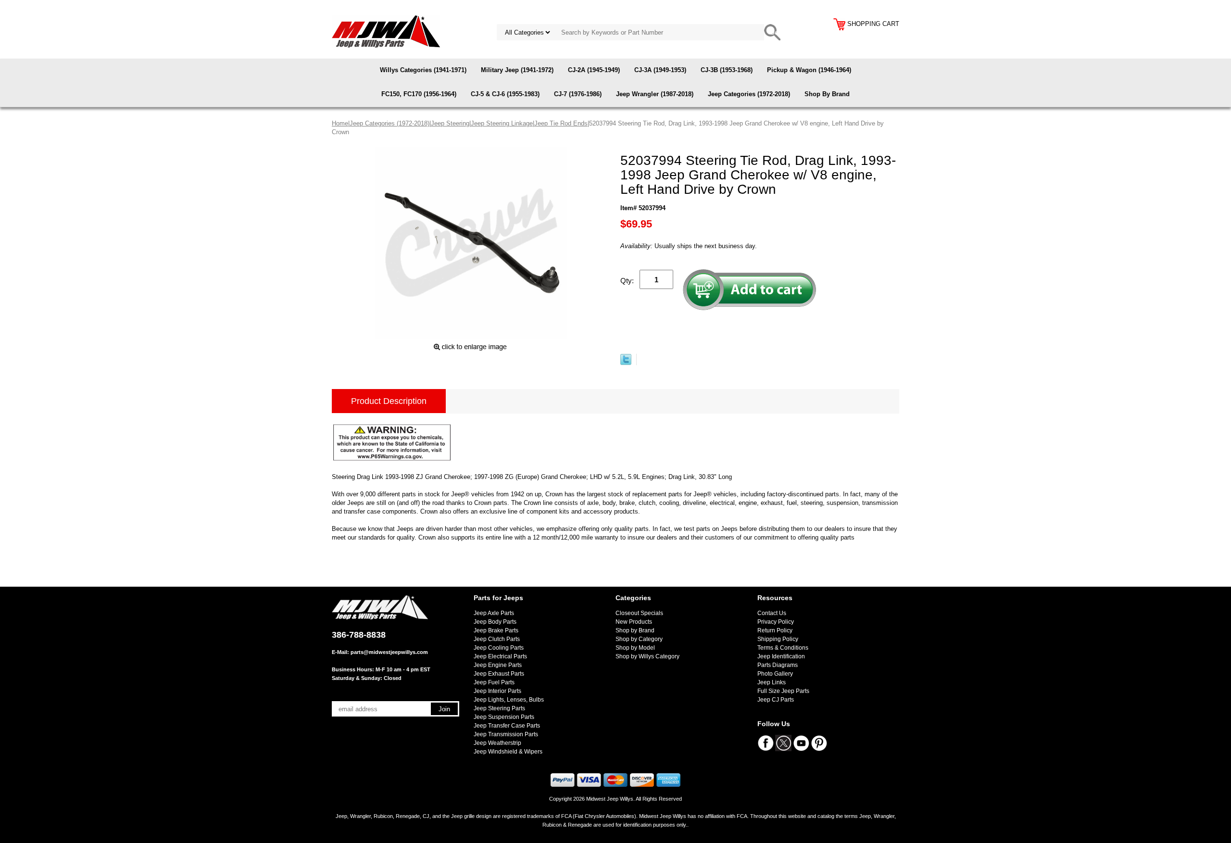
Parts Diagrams (777, 665)
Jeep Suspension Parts (504, 717)
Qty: (627, 281)
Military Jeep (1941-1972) (517, 70)
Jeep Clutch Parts (497, 639)
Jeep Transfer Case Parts (507, 725)
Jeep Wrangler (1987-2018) (654, 94)
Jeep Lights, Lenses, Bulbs (509, 699)
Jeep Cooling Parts (499, 647)
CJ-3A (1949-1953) (660, 70)
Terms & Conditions (782, 647)
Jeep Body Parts (495, 621)
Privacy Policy (775, 621)
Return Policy (774, 630)
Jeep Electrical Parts (500, 656)
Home (340, 123)
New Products (634, 621)
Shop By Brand (827, 94)
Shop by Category (639, 639)
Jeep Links (771, 682)
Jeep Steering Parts (499, 708)
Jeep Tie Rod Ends (561, 123)
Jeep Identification (781, 656)
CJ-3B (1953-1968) (727, 70)
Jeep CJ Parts (775, 699)
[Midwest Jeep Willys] (386, 31)
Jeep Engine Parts (498, 665)
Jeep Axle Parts (494, 613)
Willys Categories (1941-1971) (423, 70)
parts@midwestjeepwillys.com (389, 652)
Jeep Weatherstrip (497, 743)
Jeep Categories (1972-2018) (749, 94)
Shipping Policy (777, 639)
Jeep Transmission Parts (506, 734)
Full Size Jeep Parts (783, 691)
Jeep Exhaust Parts (499, 673)
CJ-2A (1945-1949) (594, 70)
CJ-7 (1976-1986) (578, 94)
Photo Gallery (775, 673)
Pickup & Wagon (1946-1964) (809, 70)
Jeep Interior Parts (497, 691)
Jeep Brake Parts (496, 630)
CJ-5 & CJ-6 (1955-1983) (505, 94)
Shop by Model (635, 647)
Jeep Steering (450, 123)
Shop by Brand (635, 630)
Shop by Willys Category (647, 656)
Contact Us (771, 613)
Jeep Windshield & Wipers (508, 751)
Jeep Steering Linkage (502, 123)
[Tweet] (625, 362)
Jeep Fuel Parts (494, 682)
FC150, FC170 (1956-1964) (418, 94)
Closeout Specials (639, 613)
